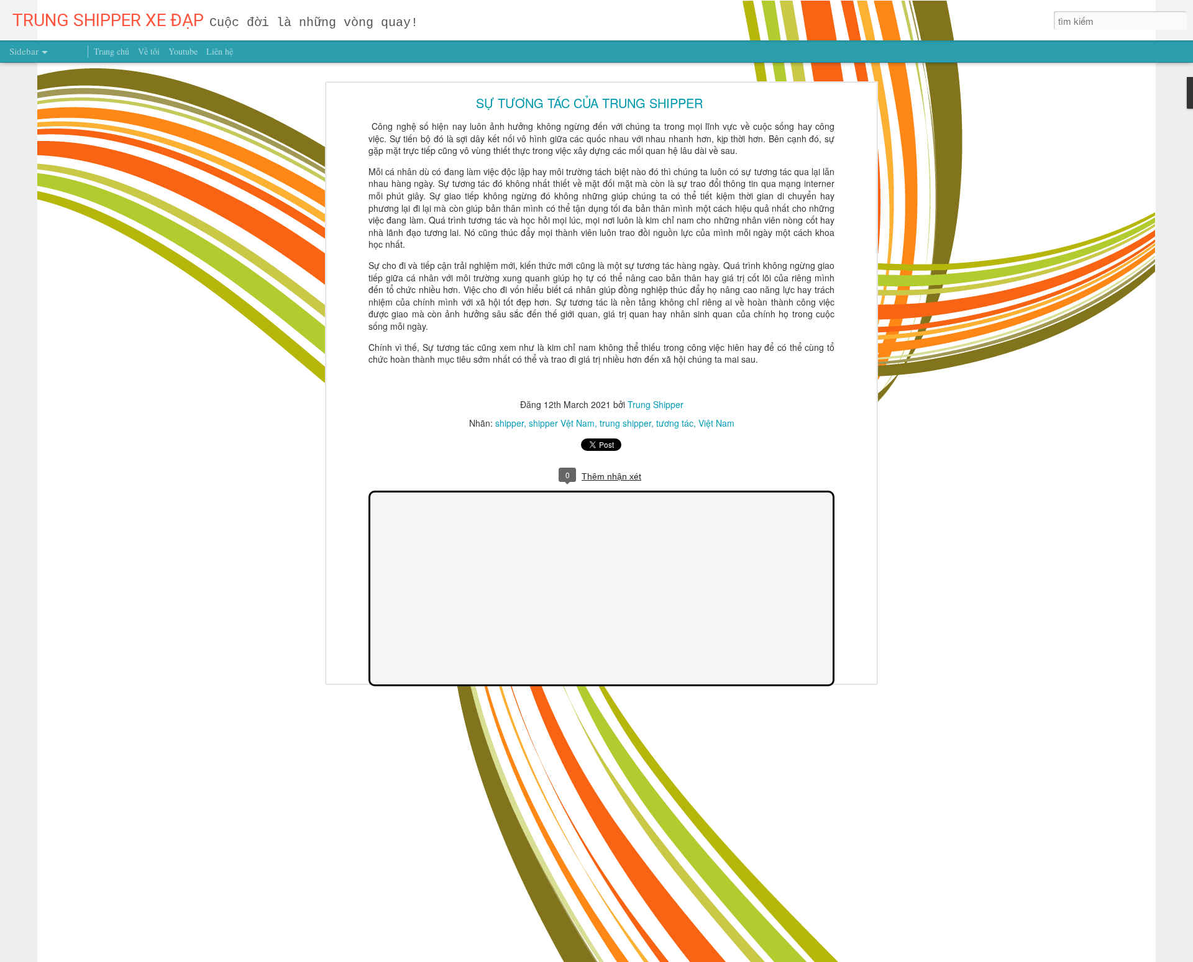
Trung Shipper (655, 404)
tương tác (674, 423)
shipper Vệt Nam (562, 423)
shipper (509, 423)
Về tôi (149, 51)
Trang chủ (111, 51)
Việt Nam (716, 423)
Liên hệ (219, 51)
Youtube (183, 51)
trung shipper (625, 423)
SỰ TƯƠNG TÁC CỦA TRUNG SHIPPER (589, 103)
